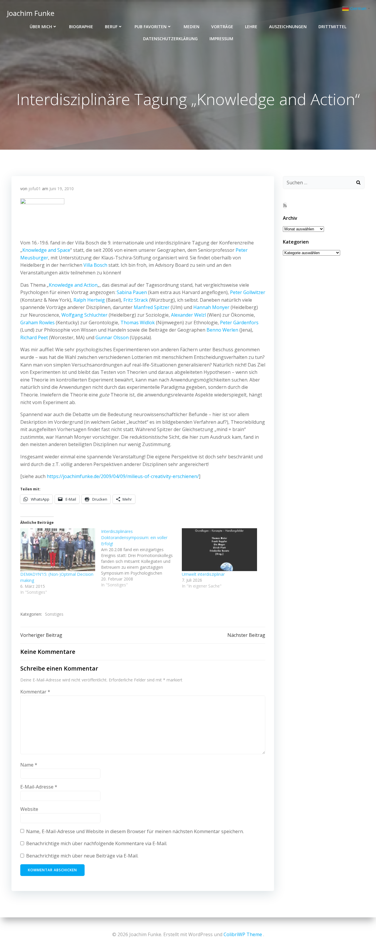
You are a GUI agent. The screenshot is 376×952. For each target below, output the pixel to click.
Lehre (251, 26)
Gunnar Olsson (112, 337)
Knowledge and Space (46, 250)
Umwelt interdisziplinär (203, 574)
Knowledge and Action (73, 285)
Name (28, 765)
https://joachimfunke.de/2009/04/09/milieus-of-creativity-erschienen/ (123, 476)
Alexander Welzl (188, 315)
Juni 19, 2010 (61, 188)
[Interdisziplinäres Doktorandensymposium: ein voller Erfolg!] (141, 558)
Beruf (111, 26)
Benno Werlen (222, 330)
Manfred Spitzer (151, 307)
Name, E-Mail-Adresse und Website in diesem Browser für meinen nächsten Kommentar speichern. (135, 831)
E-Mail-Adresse (38, 787)
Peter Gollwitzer (247, 292)
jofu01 (34, 188)
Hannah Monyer (211, 307)
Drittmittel (332, 26)
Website (29, 809)
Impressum (221, 38)
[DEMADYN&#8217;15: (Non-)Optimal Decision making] (57, 549)
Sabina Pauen (132, 292)
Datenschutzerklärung (170, 38)
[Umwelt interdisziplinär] (219, 549)
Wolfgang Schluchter (84, 315)
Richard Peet (34, 337)
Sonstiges (54, 614)
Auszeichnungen (288, 26)
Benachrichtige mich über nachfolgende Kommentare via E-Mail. (96, 843)
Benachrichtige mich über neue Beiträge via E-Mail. (82, 856)
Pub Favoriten (151, 26)
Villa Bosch (95, 265)
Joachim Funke (30, 13)
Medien (191, 26)
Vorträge (222, 26)
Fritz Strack (135, 300)
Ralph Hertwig (89, 300)
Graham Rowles (37, 322)
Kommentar (35, 691)
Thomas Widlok (137, 322)
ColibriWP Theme (243, 934)
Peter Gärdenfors (239, 322)
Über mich (41, 26)
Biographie (81, 26)
